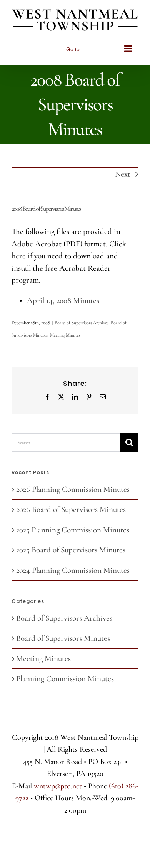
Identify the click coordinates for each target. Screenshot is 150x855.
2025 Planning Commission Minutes (72, 530)
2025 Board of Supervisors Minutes (70, 550)
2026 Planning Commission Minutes (73, 489)
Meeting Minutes (65, 335)
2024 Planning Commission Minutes (73, 570)
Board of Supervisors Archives (81, 322)
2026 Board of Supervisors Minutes (71, 509)
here (19, 256)
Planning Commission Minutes (65, 678)
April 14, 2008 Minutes (63, 300)
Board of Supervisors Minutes (63, 638)
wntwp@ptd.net (58, 786)
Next (122, 174)
